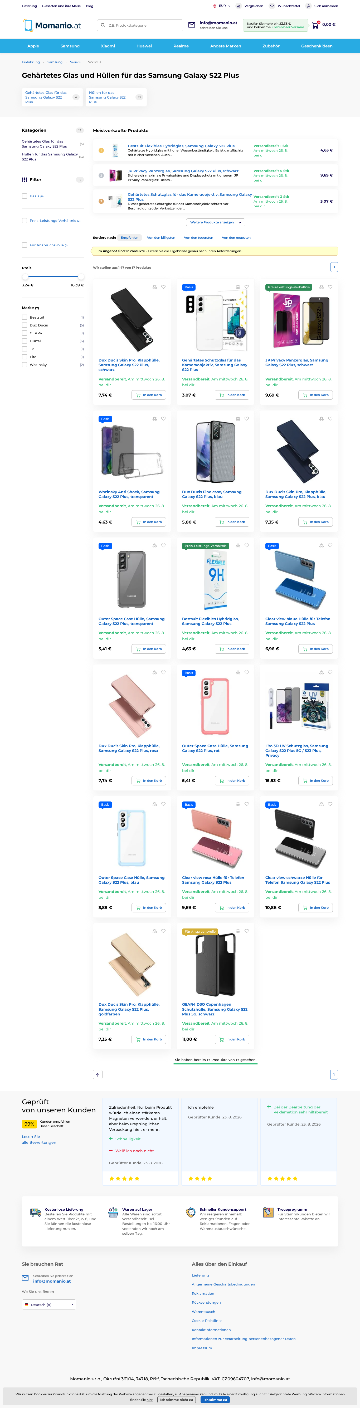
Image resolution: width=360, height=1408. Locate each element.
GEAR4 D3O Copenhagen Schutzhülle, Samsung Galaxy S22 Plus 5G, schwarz (214, 1009)
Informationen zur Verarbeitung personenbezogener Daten (244, 1339)
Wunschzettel (289, 6)
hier (150, 1400)
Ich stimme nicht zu (176, 1400)
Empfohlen (129, 237)
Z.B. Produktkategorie (128, 25)
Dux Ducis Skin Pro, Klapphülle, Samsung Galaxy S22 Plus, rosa (129, 748)
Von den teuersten (198, 237)
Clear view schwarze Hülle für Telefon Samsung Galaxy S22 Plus (297, 880)
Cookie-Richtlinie (207, 1320)
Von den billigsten (161, 237)
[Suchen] (103, 25)
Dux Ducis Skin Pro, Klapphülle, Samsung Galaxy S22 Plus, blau (296, 494)
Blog (89, 6)
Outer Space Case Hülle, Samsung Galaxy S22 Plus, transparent (132, 621)
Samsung (54, 62)
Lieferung (29, 6)
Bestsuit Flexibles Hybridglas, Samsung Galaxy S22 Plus (181, 146)
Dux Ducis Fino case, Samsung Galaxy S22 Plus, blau (212, 494)
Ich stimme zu (215, 1400)
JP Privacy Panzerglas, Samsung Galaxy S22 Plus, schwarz (183, 171)
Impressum (202, 1348)
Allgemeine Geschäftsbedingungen (223, 1284)
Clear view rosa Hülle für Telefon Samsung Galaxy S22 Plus (213, 880)
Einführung (31, 62)
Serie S (75, 62)
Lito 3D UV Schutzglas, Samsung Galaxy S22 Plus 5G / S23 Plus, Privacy (296, 751)
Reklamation (203, 1293)
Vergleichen (254, 6)
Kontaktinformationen (211, 1330)
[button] (215, 222)
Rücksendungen (206, 1302)
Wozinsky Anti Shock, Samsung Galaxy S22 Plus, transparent (129, 494)
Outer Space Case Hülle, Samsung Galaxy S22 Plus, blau (132, 880)
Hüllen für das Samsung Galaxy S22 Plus (53, 157)
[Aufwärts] (97, 1074)
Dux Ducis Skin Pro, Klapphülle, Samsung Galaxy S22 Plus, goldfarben (129, 1009)
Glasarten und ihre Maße (61, 6)
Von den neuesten (236, 237)
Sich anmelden (326, 6)
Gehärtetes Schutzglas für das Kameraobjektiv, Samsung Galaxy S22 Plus (214, 365)
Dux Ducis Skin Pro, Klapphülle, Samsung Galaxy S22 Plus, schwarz (129, 365)
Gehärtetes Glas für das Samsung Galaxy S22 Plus (53, 144)
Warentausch (203, 1311)
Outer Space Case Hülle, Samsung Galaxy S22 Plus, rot (215, 748)
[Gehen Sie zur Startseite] (52, 25)
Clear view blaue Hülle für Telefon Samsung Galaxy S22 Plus (297, 621)
